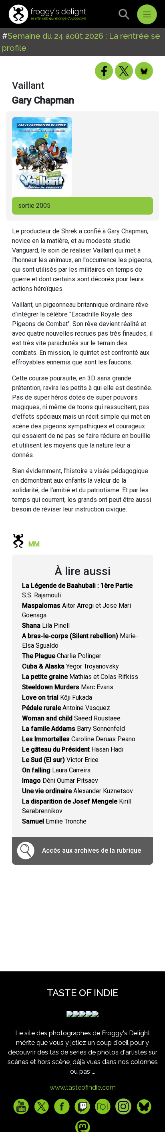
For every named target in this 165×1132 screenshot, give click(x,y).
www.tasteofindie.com (83, 1087)
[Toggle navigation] (147, 14)
